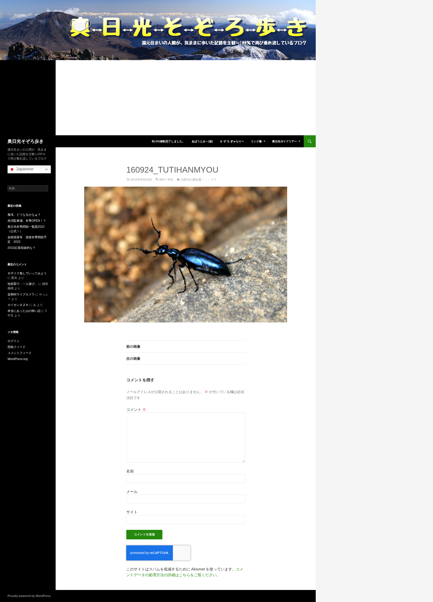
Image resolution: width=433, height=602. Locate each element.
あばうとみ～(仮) (202, 141)
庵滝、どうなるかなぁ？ (24, 214)
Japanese (24, 169)
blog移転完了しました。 (168, 141)
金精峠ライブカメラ (21, 294)
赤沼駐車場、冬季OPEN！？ (27, 220)
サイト (132, 512)
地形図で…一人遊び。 (23, 284)
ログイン (14, 341)
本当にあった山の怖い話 (24, 311)
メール (132, 492)
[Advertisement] (158, 98)
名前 (130, 471)
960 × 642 (166, 179)
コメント (136, 409)
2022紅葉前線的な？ (22, 248)
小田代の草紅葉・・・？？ (198, 179)
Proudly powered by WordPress (29, 596)
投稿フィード (17, 347)
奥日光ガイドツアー (284, 141)
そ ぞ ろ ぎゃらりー (232, 141)
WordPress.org (18, 359)
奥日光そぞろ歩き (26, 141)
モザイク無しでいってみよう (27, 273)
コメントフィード (20, 353)
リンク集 (256, 141)
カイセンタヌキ (18, 305)
